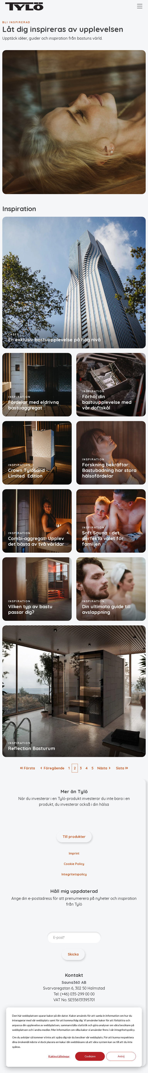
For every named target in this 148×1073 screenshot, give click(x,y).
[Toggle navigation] (139, 6)
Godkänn (90, 1056)
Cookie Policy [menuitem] (74, 864)
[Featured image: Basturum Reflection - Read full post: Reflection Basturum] (74, 691)
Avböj (121, 1056)
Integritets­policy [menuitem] (74, 874)
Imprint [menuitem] (74, 853)
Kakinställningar (59, 1056)
